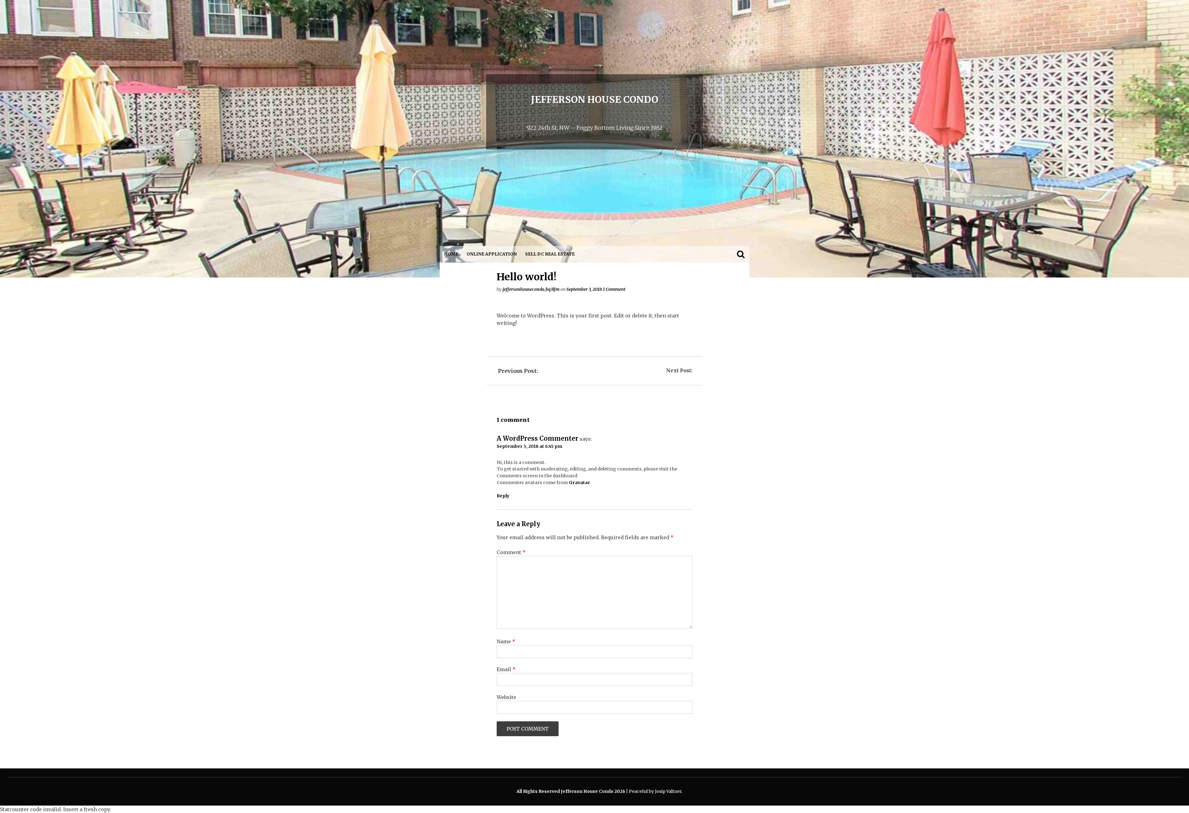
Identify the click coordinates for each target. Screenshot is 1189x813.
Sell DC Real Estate (550, 254)
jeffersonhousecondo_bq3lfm (531, 289)
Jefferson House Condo (594, 99)
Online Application (492, 254)
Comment (511, 552)
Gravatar (579, 482)
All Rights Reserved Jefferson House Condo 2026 (571, 791)
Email (506, 669)
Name (506, 641)
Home (451, 254)
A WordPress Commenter (537, 438)
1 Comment (614, 289)
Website (506, 697)
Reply (503, 496)
